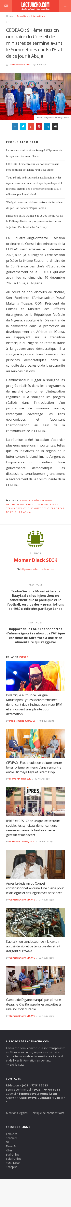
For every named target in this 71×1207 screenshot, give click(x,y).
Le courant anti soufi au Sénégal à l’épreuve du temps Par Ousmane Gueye (34, 153)
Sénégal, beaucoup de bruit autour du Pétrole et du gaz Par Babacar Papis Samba (35, 205)
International (38, 16)
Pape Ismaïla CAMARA (22, 720)
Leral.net (11, 1134)
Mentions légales (17, 1113)
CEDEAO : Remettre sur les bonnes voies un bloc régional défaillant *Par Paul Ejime (32, 166)
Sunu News (13, 1163)
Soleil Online (13, 1158)
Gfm (8, 1142)
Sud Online (13, 1154)
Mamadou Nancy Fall (21, 841)
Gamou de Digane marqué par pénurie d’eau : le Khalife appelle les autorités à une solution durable (33, 1004)
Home (9, 16)
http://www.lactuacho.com (37, 569)
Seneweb (12, 1138)
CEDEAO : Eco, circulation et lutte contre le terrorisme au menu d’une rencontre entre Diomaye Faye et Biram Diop (34, 767)
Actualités (22, 16)
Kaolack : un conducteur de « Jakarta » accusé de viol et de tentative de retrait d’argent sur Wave (33, 946)
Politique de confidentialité (47, 1113)
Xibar (9, 1150)
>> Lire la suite (15, 1064)
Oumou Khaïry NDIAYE (22, 899)
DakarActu (12, 1146)
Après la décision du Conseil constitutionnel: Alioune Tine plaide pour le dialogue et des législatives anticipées (35, 888)
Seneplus (11, 1167)
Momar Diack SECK (20, 64)
